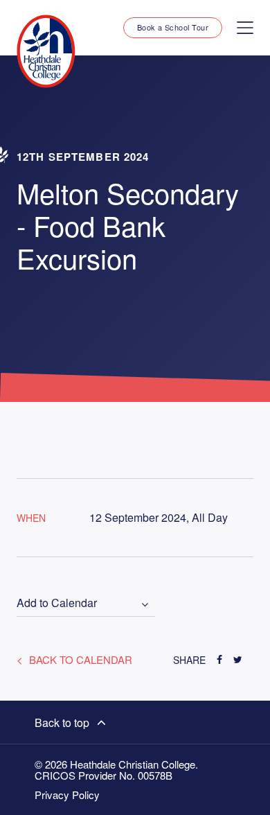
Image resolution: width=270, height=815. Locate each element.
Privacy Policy (67, 794)
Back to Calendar (79, 659)
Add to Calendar (57, 603)
